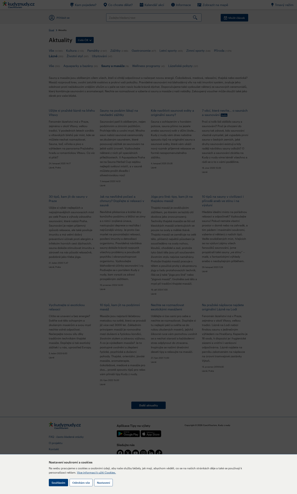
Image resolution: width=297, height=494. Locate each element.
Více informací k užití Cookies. (96, 472)
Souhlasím (58, 482)
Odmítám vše (81, 482)
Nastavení (103, 482)
